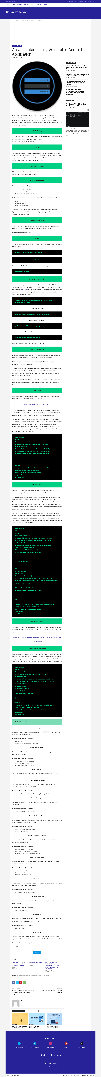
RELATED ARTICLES (18, 1011)
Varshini (67, 86)
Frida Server (24, 289)
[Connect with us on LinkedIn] (88, 1)
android (27, 975)
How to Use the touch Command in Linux (34, 1027)
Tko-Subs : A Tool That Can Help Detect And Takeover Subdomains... (76, 106)
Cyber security (17, 5)
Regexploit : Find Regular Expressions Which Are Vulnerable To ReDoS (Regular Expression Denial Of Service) (23, 992)
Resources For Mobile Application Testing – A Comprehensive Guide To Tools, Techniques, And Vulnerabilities (52, 965)
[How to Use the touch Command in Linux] (37, 1019)
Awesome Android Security (36, 962)
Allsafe (20, 975)
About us (65, 1075)
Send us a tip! (77, 1075)
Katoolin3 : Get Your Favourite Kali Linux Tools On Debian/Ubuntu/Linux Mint (76, 67)
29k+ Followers (50, 1047)
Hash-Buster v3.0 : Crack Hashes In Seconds (51, 991)
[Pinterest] (20, 982)
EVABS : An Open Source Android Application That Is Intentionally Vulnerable (19, 964)
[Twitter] (17, 982)
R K (14, 57)
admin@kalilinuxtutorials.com (53, 1066)
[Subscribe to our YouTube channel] (93, 1)
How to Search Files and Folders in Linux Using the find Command (54, 1028)
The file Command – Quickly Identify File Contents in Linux (19, 1028)
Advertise (70, 1075)
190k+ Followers (35, 1047)
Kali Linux (17, 20)
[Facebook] (13, 982)
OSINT (26, 5)
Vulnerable (45, 975)
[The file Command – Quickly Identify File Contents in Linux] (20, 1019)
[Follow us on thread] (81, 1043)
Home (7, 5)
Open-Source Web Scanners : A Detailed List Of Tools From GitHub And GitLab (76, 82)
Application (35, 975)
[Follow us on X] (85, 1)
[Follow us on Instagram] (90, 1)
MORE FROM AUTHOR (31, 1011)
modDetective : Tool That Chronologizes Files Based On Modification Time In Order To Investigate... (75, 92)
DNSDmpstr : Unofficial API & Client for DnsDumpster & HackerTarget (77, 74)
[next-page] (61, 1011)
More (45, 5)
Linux (32, 5)
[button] (95, 5)
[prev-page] (60, 1011)
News (39, 5)
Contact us (92, 1075)
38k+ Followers (81, 1047)
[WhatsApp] (24, 982)
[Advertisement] (50, 33)
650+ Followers (19, 1047)
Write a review (85, 1075)
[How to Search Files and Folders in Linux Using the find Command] (54, 1019)
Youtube (66, 1047)
